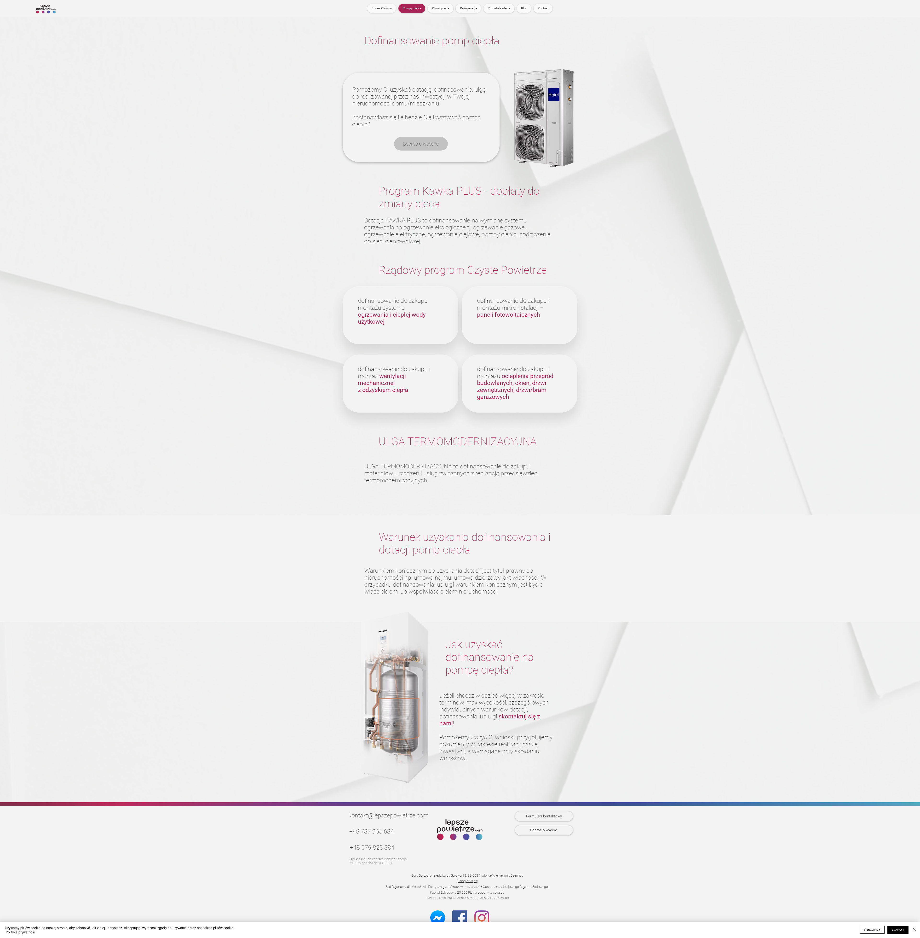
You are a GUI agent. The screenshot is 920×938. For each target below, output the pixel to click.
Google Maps (467, 881)
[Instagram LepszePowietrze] (481, 917)
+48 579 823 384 (372, 847)
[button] (498, 8)
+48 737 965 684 (371, 831)
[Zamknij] (914, 930)
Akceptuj (897, 929)
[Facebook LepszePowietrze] (459, 917)
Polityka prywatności (21, 932)
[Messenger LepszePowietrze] (437, 917)
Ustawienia (872, 929)
